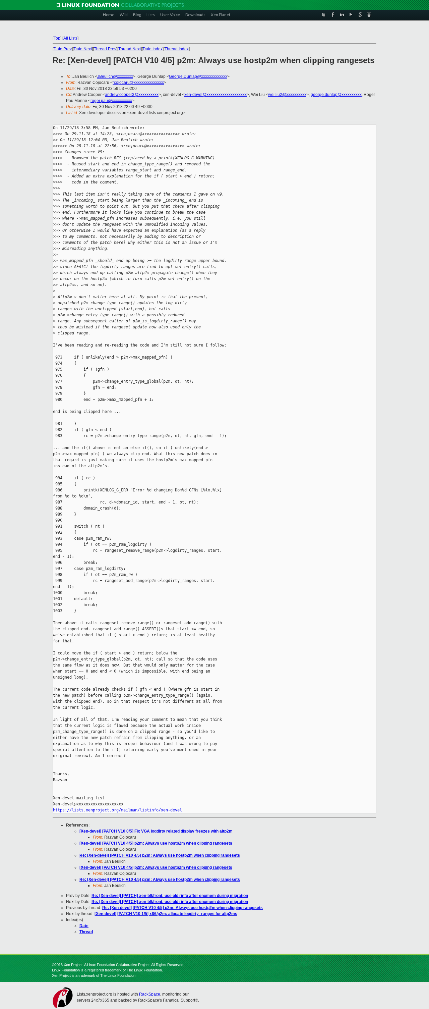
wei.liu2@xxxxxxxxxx (287, 94)
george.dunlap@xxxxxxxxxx (336, 94)
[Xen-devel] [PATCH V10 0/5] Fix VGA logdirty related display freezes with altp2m (156, 831)
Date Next (83, 49)
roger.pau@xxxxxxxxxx (111, 100)
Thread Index (177, 49)
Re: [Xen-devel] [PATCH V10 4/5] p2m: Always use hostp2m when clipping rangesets (159, 855)
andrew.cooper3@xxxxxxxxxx (132, 94)
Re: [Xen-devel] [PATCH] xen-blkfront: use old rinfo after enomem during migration (169, 895)
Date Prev (63, 49)
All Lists (70, 38)
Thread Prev (105, 49)
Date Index (153, 49)
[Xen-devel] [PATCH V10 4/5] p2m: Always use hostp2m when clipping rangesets (155, 843)
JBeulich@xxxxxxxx (115, 76)
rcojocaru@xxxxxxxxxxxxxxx (138, 82)
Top (57, 38)
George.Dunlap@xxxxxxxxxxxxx (198, 76)
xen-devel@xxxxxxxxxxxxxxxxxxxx (215, 94)
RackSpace (149, 994)
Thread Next (129, 49)
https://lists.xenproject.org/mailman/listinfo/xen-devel (117, 810)
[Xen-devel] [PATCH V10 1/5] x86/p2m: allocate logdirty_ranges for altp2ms (166, 913)
